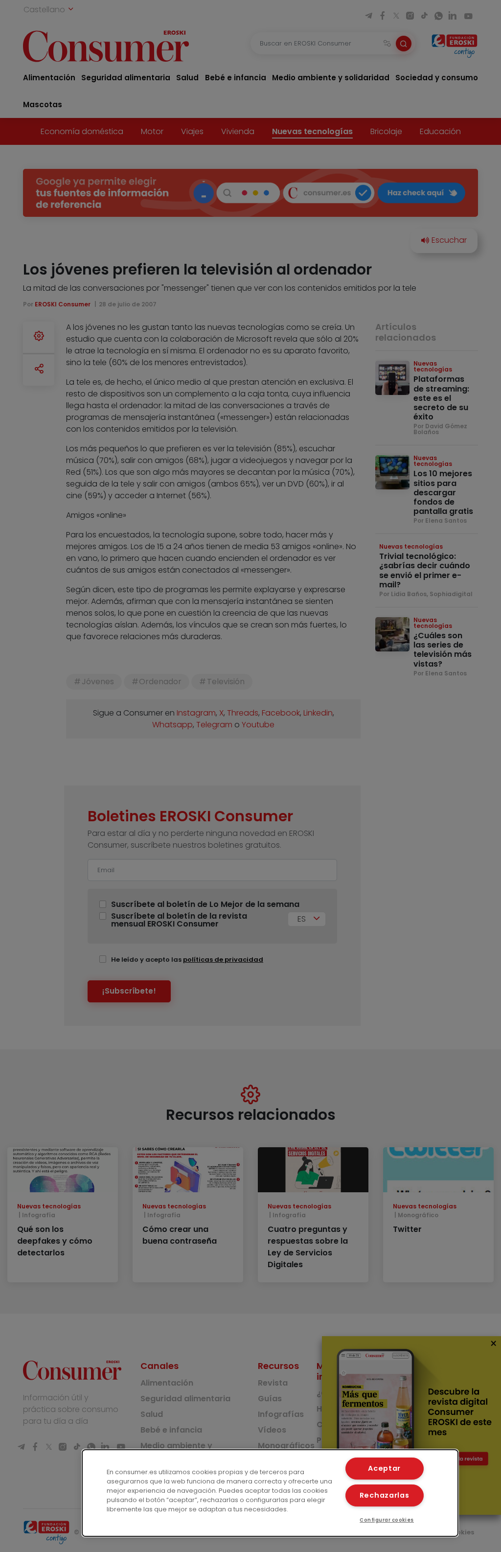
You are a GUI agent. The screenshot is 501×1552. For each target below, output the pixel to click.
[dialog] (270, 1493)
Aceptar (384, 1468)
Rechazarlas (385, 1495)
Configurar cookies (387, 1520)
